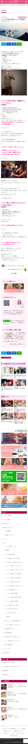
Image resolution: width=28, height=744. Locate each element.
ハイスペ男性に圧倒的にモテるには (13, 562)
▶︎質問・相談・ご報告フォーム (17, 344)
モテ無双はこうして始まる (12, 716)
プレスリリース (20, 733)
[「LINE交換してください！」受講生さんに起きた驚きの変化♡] (4, 687)
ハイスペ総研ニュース (10, 546)
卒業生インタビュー (10, 535)
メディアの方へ (7, 648)
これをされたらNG (11, 612)
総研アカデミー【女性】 (9, 662)
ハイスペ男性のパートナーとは (12, 624)
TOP (4, 728)
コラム (5, 543)
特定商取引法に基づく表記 (8, 739)
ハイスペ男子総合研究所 (14, 742)
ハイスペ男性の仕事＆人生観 (14, 597)
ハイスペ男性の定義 (10, 554)
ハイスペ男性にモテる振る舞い (14, 577)
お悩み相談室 (8, 632)
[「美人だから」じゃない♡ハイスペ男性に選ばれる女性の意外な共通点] (4, 694)
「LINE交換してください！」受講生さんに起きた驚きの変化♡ (16, 687)
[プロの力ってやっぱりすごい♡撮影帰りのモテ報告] (4, 710)
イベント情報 (6, 519)
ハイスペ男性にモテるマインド (14, 565)
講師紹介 (7, 550)
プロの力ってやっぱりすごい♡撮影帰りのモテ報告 (17, 710)
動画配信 (5, 670)
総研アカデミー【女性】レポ (12, 636)
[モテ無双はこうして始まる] (4, 717)
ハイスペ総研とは (7, 515)
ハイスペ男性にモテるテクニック (15, 585)
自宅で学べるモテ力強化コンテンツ (12, 666)
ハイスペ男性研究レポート (11, 589)
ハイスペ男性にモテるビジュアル (15, 569)
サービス (5, 539)
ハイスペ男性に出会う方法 (13, 581)
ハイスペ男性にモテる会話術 (14, 573)
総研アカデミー (7, 523)
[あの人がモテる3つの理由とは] (4, 702)
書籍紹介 (5, 674)
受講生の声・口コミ (8, 527)
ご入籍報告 (7, 531)
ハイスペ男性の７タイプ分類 (12, 558)
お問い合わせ (6, 652)
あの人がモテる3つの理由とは (13, 701)
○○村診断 (7, 616)
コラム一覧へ (14, 273)
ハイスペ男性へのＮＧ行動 (11, 605)
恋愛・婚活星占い (9, 644)
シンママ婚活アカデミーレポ (12, 640)
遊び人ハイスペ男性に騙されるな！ (13, 620)
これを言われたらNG (12, 608)
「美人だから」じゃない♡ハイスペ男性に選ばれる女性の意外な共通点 (17, 694)
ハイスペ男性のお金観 (12, 601)
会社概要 (2, 739)
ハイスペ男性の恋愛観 (7, 357)
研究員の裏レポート (10, 628)
